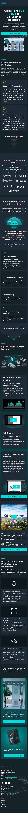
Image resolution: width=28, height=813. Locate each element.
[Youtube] (6, 783)
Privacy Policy (4, 806)
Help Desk (4, 798)
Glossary (3, 809)
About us (3, 804)
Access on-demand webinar (14, 721)
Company (3, 802)
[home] (6, 3)
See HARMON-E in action (14, 496)
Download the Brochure (14, 33)
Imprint (3, 800)
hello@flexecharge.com (11, 777)
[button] (25, 3)
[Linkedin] (2, 783)
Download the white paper (14, 755)
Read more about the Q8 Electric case (14, 549)
